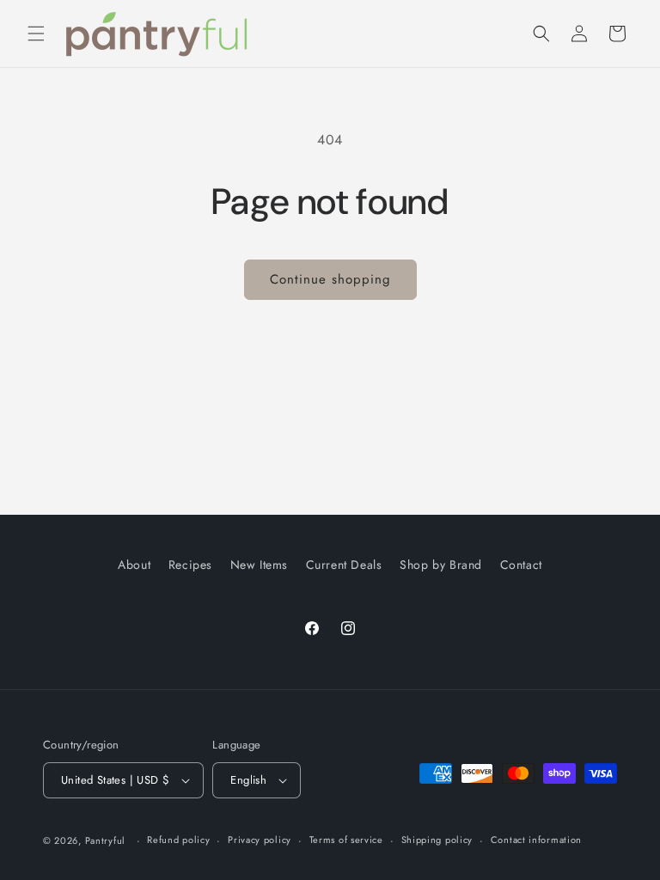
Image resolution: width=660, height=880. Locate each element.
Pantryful (105, 840)
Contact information (536, 839)
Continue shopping (330, 279)
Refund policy (178, 839)
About (134, 564)
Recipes (190, 564)
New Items (259, 564)
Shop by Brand (441, 564)
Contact (521, 564)
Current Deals (344, 564)
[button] (36, 33)
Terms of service (346, 839)
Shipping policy (437, 839)
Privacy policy (259, 839)
